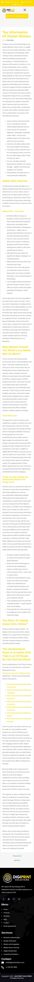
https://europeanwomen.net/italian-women (16, 673)
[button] (24, 9)
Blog (4, 40)
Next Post (17, 860)
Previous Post (17, 856)
